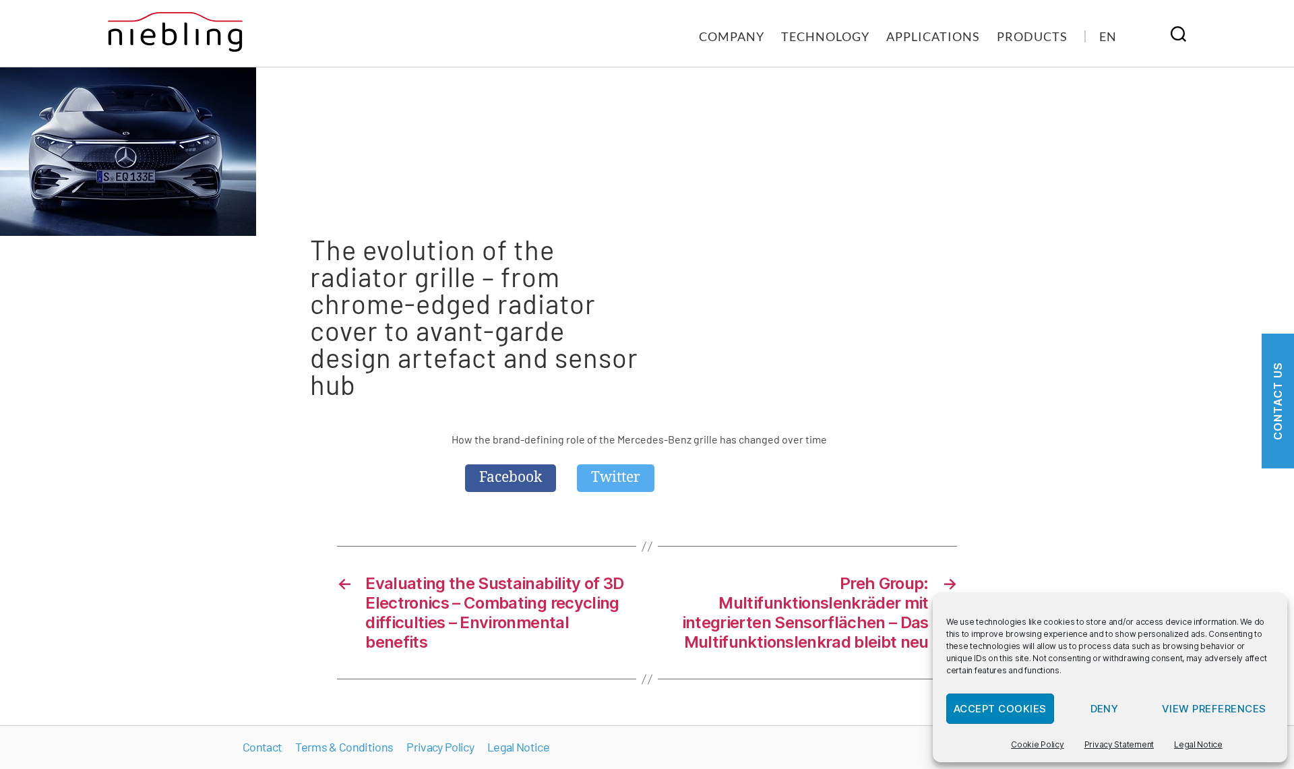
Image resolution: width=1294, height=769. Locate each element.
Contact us (1278, 401)
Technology (825, 36)
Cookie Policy (1037, 744)
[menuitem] (1108, 36)
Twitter (615, 477)
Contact (262, 746)
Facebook (510, 477)
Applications (933, 36)
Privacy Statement (1119, 744)
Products (1032, 36)
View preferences (1214, 708)
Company (731, 36)
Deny (1104, 708)
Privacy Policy (440, 746)
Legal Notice (1198, 744)
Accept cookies (1000, 708)
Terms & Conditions (344, 746)
